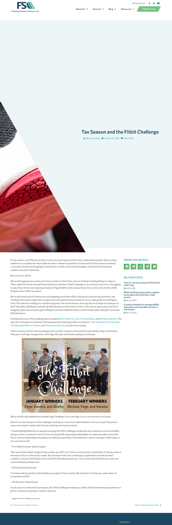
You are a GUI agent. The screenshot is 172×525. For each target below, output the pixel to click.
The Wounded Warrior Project (25, 325)
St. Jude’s (115, 322)
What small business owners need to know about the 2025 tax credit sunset (142, 295)
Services (97, 9)
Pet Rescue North (108, 318)
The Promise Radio (85, 318)
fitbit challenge (25, 498)
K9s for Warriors (66, 318)
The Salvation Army (100, 322)
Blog (111, 9)
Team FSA (128, 138)
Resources (126, 9)
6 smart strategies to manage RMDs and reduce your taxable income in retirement (141, 307)
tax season (36, 498)
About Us (80, 9)
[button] (126, 266)
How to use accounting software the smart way (142, 283)
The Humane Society (55, 325)
